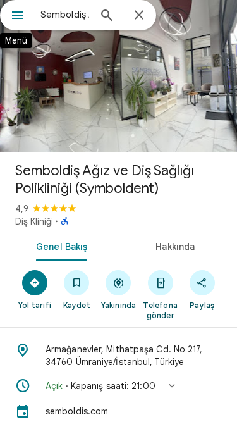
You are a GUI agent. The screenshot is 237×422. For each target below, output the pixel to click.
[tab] (59, 245)
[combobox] (64, 14)
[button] (118, 386)
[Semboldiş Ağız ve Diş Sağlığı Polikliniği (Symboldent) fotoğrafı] (118, 76)
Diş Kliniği (34, 221)
